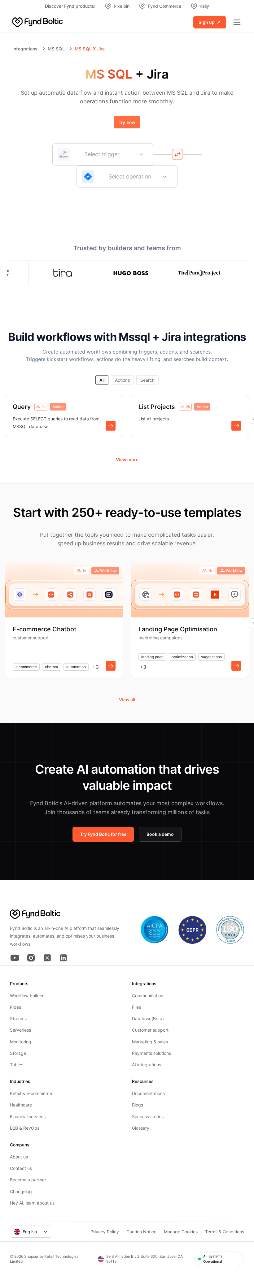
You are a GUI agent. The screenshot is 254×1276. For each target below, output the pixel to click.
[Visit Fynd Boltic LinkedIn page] (63, 958)
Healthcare (21, 1104)
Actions (122, 380)
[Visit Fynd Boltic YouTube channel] (15, 958)
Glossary (140, 1128)
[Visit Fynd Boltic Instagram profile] (31, 958)
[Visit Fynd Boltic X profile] (47, 958)
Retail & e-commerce (31, 1093)
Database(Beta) (148, 1018)
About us (19, 1156)
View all (127, 699)
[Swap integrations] (177, 154)
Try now (127, 122)
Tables (16, 1064)
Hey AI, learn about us (32, 1202)
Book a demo (160, 834)
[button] (111, 426)
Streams (18, 1018)
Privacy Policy (104, 1231)
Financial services (28, 1116)
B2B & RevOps (24, 1128)
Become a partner (28, 1179)
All (101, 380)
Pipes (15, 1007)
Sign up (207, 22)
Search (147, 380)
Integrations (25, 49)
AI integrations (146, 1064)
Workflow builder (27, 995)
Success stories (148, 1116)
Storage (18, 1053)
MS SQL (56, 49)
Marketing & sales (150, 1041)
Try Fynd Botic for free (103, 834)
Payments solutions (151, 1053)
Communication (147, 995)
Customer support (150, 1030)
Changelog (21, 1191)
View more (127, 459)
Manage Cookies (181, 1231)
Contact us (21, 1168)
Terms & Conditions (224, 1231)
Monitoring (20, 1041)
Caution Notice (141, 1231)
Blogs (137, 1104)
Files (136, 1007)
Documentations (148, 1093)
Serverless (20, 1030)
